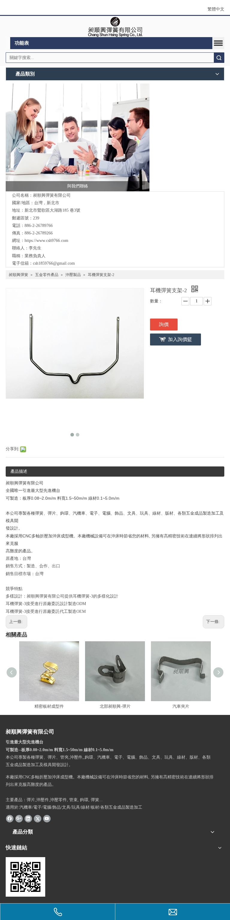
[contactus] (77, 137)
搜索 (219, 58)
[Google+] (19, 818)
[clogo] (115, 26)
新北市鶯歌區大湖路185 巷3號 (52, 210)
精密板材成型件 (49, 706)
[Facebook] (9, 818)
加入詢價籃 (180, 339)
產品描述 (18, 471)
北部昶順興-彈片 (115, 706)
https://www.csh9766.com (46, 240)
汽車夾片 (180, 706)
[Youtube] (47, 818)
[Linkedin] (28, 818)
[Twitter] (37, 818)
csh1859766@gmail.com (54, 263)
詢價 (164, 324)
